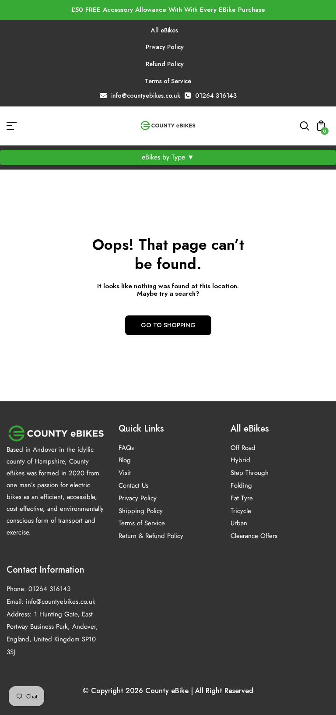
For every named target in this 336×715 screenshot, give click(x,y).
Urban (239, 523)
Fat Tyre (242, 498)
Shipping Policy (141, 511)
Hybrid (240, 460)
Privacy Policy (165, 46)
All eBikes (164, 30)
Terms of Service (168, 81)
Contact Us (133, 485)
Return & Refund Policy (151, 536)
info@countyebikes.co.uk (145, 95)
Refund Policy (165, 64)
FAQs (126, 448)
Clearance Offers (254, 536)
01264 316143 (216, 95)
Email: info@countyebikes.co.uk (51, 601)
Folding (241, 485)
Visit (125, 473)
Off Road (243, 448)
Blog (125, 460)
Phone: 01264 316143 (38, 589)
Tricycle (241, 511)
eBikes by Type (168, 157)
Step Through (250, 473)
